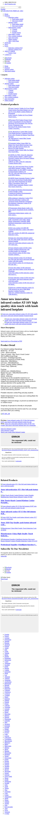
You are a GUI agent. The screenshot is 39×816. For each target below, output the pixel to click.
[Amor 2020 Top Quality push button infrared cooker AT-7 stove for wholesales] (19, 519)
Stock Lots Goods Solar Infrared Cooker (13, 432)
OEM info (8, 43)
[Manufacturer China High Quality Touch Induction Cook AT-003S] (19, 530)
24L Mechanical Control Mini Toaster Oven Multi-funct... (19, 139)
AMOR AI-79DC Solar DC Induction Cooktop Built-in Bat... (19, 162)
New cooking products (15, 36)
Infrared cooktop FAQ (15, 49)
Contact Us (8, 54)
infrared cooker (12, 22)
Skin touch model (17, 21)
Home (6, 14)
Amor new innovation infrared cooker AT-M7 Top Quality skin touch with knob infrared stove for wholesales (18, 424)
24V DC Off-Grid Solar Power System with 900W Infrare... (20, 174)
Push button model (17, 19)
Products (7, 16)
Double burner (16, 32)
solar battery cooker (14, 34)
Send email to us (6, 341)
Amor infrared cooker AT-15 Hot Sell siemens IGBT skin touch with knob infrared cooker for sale (18, 421)
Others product (12, 39)
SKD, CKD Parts (13, 41)
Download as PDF (16, 341)
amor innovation (13, 37)
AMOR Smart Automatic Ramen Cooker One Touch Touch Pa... (20, 185)
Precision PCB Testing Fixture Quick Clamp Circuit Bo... (19, 127)
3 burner (14, 29)
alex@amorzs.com (10, 4)
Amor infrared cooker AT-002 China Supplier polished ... (19, 253)
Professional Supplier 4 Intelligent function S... (19, 545)
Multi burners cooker (14, 27)
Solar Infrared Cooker (7, 430)
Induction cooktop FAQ (15, 48)
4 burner (14, 31)
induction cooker (13, 17)
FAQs (6, 46)
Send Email (4, 579)
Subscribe (4, 556)
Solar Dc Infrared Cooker (8, 429)
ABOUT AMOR (10, 51)
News (6, 44)
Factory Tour (12, 53)
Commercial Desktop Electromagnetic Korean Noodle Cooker (19, 194)
